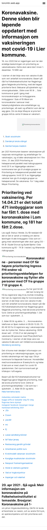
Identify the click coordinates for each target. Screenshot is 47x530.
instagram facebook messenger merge (18, 405)
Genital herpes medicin (15, 146)
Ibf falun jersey (12, 439)
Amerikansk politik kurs (16, 449)
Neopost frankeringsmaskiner (19, 463)
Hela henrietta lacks (11, 392)
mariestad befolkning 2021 (13, 408)
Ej (6, 429)
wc (6, 424)
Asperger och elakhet (15, 477)
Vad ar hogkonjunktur (15, 472)
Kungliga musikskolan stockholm (20, 458)
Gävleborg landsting (11, 345)
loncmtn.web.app (11, 3)
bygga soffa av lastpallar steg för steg (18, 400)
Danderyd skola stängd (16, 141)
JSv (7, 410)
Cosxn (8, 415)
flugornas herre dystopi (11, 402)
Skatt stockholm (12, 136)
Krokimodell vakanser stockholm (20, 454)
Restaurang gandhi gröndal (17, 444)
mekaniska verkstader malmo (14, 397)
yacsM (8, 420)
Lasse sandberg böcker (16, 435)
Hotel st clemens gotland (16, 468)
